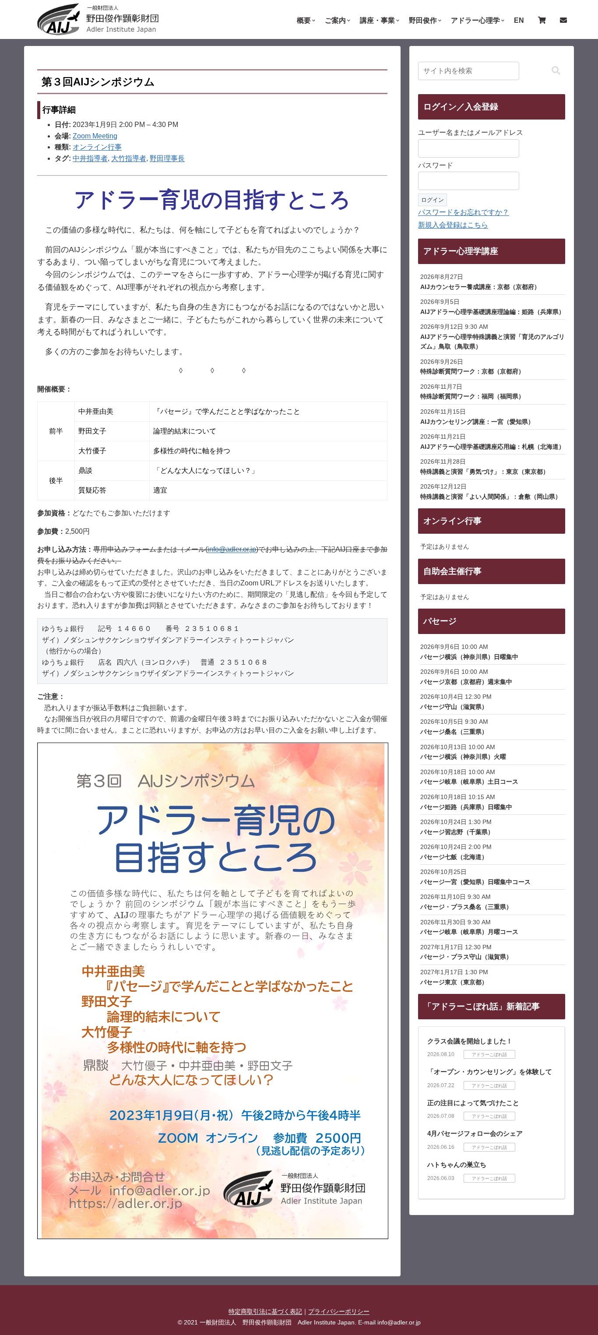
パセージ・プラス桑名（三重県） (466, 906)
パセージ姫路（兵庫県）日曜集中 (466, 806)
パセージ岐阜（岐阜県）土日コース (469, 781)
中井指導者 (90, 158)
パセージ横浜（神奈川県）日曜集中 (469, 656)
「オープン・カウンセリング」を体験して (489, 1071)
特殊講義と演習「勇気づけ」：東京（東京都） (484, 471)
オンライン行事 (97, 147)
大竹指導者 (128, 158)
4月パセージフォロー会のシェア (475, 1133)
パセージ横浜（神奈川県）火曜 (463, 756)
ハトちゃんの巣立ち (456, 1164)
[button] (556, 71)
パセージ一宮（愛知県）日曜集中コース (475, 881)
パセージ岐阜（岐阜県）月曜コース (469, 931)
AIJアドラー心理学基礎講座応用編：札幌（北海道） (492, 446)
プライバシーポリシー (338, 1311)
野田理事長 (167, 158)
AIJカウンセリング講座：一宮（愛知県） (477, 421)
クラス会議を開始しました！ (470, 1041)
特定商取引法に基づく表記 (265, 1311)
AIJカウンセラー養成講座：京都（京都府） (480, 286)
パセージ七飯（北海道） (454, 856)
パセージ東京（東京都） (454, 982)
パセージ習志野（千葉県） (457, 831)
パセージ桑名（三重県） (454, 731)
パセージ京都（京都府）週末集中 (466, 681)
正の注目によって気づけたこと (473, 1102)
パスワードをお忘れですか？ (463, 212)
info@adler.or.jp (232, 549)
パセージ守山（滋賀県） (454, 706)
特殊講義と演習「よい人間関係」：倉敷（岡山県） (490, 496)
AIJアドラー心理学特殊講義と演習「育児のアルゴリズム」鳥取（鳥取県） (492, 341)
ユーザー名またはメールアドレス (470, 132)
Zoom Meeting (95, 136)
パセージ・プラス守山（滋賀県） (466, 956)
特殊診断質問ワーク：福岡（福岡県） (472, 396)
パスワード (435, 165)
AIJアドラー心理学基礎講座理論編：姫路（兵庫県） (492, 311)
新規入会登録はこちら (453, 225)
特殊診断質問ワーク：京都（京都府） (472, 371)
